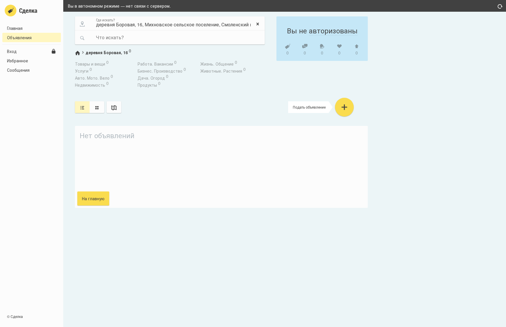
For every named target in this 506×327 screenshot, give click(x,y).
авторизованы (333, 30)
